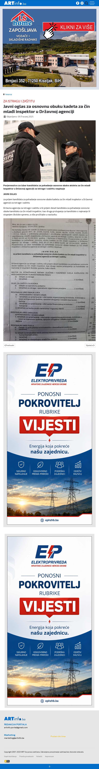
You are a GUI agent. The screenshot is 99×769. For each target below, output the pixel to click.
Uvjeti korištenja (10, 756)
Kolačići (39, 756)
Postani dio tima (58, 736)
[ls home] (49, 47)
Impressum (49, 756)
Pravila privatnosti (26, 756)
